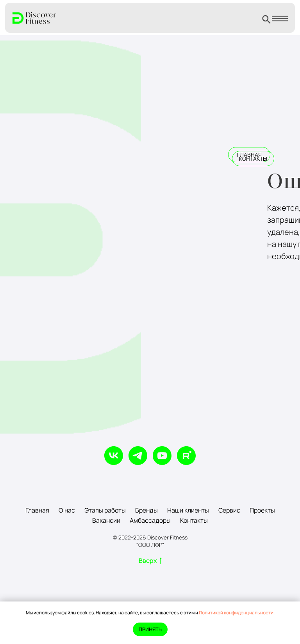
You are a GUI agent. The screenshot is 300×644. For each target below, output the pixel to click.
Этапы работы (105, 510)
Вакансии (106, 520)
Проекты (262, 510)
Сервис (229, 510)
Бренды (146, 510)
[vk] (113, 455)
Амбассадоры (150, 520)
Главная (37, 510)
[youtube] (162, 455)
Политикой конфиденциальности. (237, 612)
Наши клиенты (188, 510)
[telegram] (138, 455)
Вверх (148, 561)
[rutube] (186, 455)
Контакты (194, 520)
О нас (67, 510)
